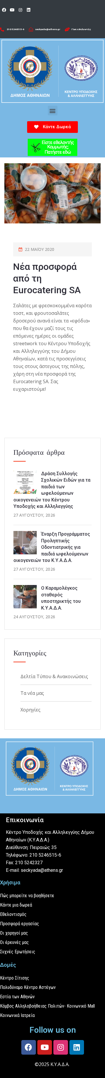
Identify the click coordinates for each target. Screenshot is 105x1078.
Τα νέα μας (32, 693)
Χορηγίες (30, 709)
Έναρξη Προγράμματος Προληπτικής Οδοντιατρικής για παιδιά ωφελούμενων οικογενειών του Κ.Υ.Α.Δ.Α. (51, 547)
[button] (52, 110)
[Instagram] (20, 10)
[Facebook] (4, 10)
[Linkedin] (28, 10)
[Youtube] (12, 10)
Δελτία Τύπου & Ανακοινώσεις (54, 676)
